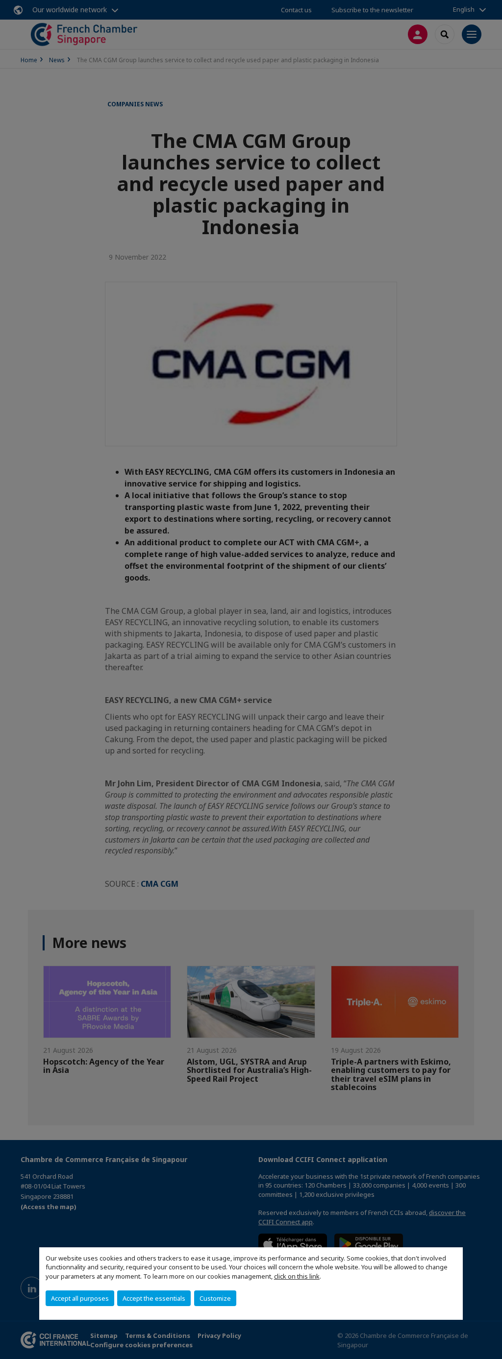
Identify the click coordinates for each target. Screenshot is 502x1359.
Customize (215, 1298)
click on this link (297, 1276)
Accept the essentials (154, 1298)
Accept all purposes (80, 1298)
